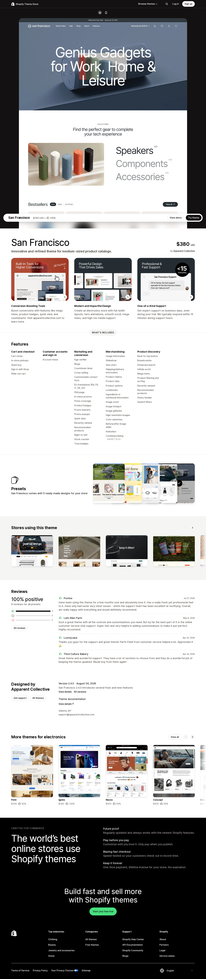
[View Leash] (144, 483)
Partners (164, 944)
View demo (176, 217)
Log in (175, 3)
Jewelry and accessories (61, 950)
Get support (20, 698)
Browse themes (146, 3)
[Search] (167, 4)
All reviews (19, 628)
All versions (80, 691)
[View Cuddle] (109, 483)
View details (65, 691)
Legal (162, 950)
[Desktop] (100, 12)
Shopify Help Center (133, 939)
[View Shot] (126, 483)
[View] (32, 551)
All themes (38, 698)
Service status (167, 955)
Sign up (188, 3)
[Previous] (186, 527)
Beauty (52, 944)
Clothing (52, 939)
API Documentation (132, 944)
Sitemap (86, 970)
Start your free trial (103, 911)
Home (51, 955)
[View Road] (161, 483)
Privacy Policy (40, 970)
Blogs (125, 955)
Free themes (92, 944)
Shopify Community (132, 950)
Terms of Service (20, 970)
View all (175, 737)
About (162, 939)
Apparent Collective (184, 250)
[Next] (192, 527)
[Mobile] (106, 12)
